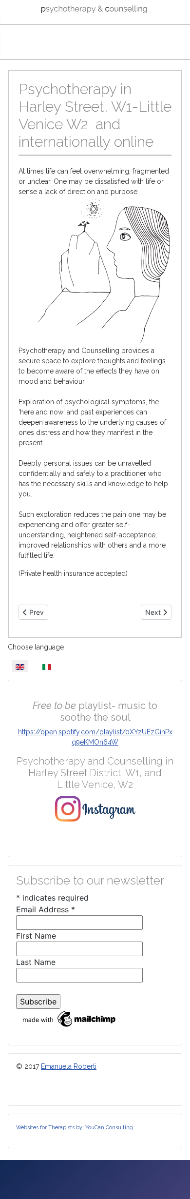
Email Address (45, 909)
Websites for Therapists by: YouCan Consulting (74, 1127)
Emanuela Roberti (68, 1066)
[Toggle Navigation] (95, 44)
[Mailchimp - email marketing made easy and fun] (69, 1018)
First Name (36, 936)
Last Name (36, 962)
